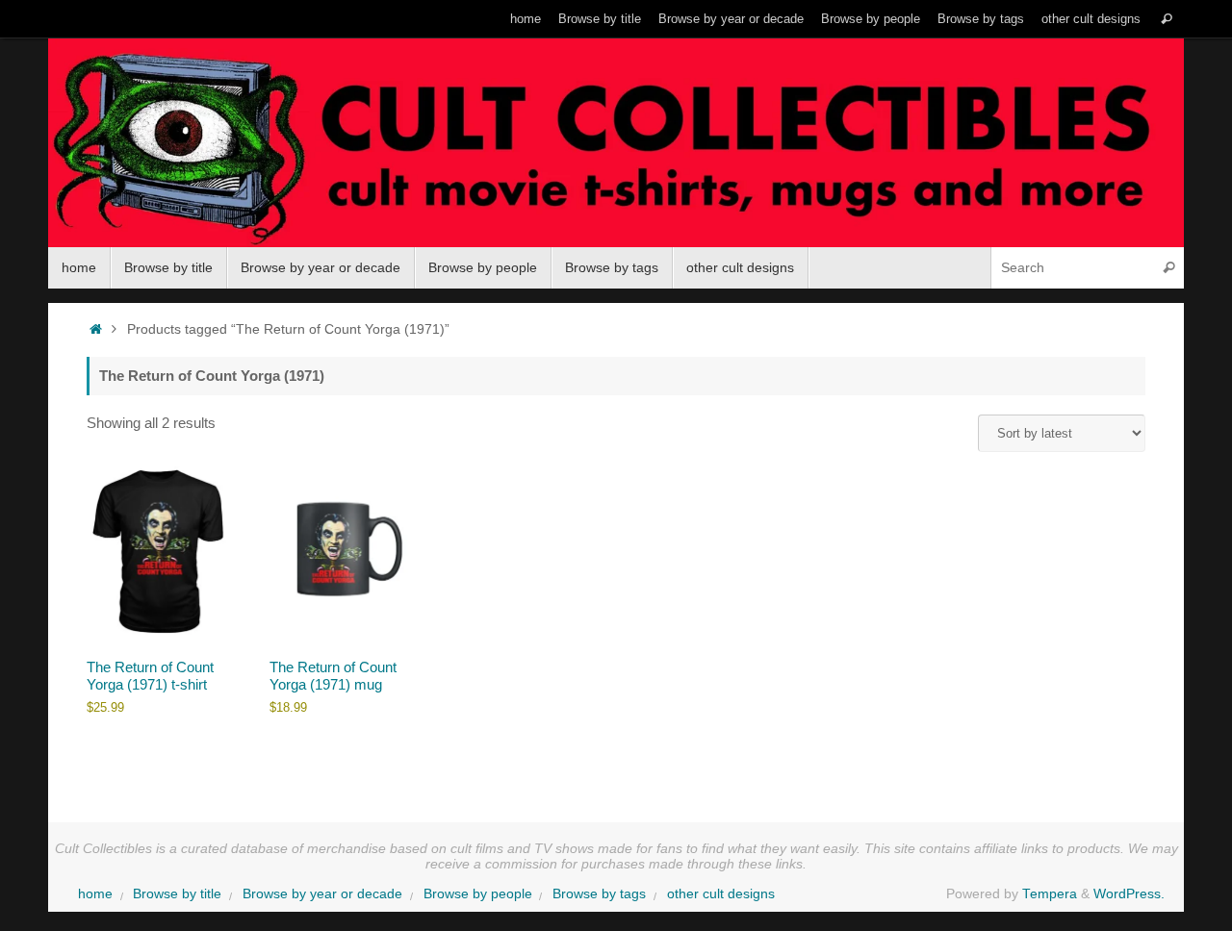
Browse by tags (980, 19)
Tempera (1049, 894)
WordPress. (1129, 894)
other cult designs (1091, 19)
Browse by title (599, 19)
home (525, 19)
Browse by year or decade (731, 19)
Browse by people (870, 19)
